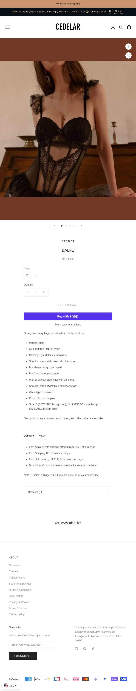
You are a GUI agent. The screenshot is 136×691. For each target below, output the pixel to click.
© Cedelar (14, 679)
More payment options (68, 324)
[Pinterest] (84, 648)
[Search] (121, 27)
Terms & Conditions (20, 589)
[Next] (81, 225)
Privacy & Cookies (19, 602)
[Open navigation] (7, 27)
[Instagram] (76, 648)
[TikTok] (93, 648)
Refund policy (17, 614)
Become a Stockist (20, 583)
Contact (13, 571)
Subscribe (23, 656)
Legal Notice (16, 595)
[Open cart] (129, 27)
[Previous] (54, 225)
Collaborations (17, 577)
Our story (14, 565)
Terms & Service (18, 608)
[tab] (29, 436)
